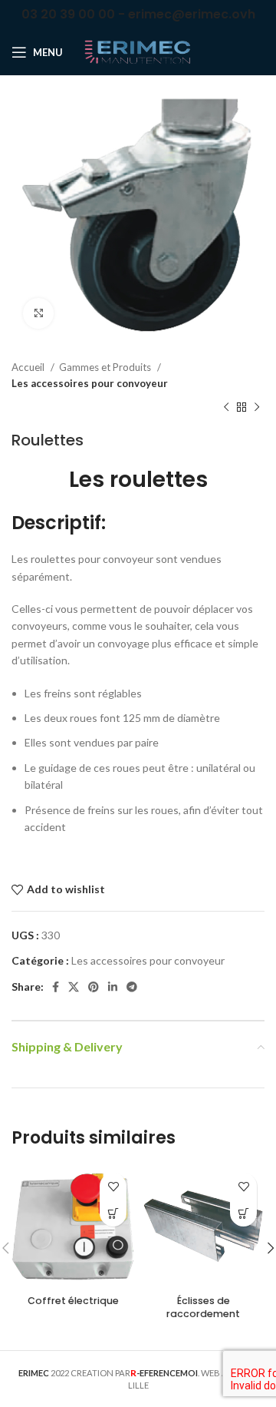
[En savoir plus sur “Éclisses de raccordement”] (243, 1213)
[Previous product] (226, 407)
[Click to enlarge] (38, 313)
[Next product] (256, 407)
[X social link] (74, 987)
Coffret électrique (73, 1300)
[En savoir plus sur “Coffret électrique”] (113, 1213)
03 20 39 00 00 (68, 14)
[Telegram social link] (132, 987)
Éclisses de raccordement (203, 1307)
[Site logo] (138, 51)
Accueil (29, 367)
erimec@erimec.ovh (191, 14)
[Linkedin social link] (113, 987)
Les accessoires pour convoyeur (90, 383)
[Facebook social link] (56, 987)
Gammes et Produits (106, 367)
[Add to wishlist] (113, 1186)
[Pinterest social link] (94, 987)
